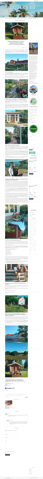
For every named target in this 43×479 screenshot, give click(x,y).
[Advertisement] (33, 31)
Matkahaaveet (34, 231)
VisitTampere (19, 395)
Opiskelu (6, 395)
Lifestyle (35, 227)
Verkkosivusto (6, 437)
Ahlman (27, 47)
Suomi (16, 40)
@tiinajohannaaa (9, 384)
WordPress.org (30, 473)
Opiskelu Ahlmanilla (7, 293)
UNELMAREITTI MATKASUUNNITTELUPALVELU (20, 20)
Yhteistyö (25, 40)
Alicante (34, 219)
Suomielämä (11, 395)
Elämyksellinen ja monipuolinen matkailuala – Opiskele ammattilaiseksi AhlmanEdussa (8, 407)
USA (34, 247)
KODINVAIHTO (18, 18)
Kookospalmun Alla (21, 7)
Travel (16, 395)
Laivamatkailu (31, 227)
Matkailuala (7, 40)
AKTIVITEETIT (25, 18)
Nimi (5, 431)
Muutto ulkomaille (31, 239)
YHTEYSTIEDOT (34, 18)
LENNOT (22, 18)
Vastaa (27, 413)
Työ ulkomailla (31, 247)
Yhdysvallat (30, 251)
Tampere (18, 40)
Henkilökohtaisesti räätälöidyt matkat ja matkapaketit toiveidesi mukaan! (33, 106)
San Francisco (31, 243)
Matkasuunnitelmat (31, 235)
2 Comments (18, 45)
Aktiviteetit (30, 219)
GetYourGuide (33, 212)
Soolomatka (35, 243)
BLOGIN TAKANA (30, 18)
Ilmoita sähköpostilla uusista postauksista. (9, 453)
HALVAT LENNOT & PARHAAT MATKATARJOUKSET (33, 94)
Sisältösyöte (30, 470)
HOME (7, 18)
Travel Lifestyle (22, 40)
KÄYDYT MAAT (10, 18)
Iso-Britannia (31, 223)
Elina (8, 413)
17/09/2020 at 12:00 (10, 420)
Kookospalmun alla (9, 385)
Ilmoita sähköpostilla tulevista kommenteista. (9, 451)
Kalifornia (35, 223)
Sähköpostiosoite (7, 434)
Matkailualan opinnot (12, 40)
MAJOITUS (14, 18)
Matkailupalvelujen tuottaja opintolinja (9, 291)
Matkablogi (30, 231)
